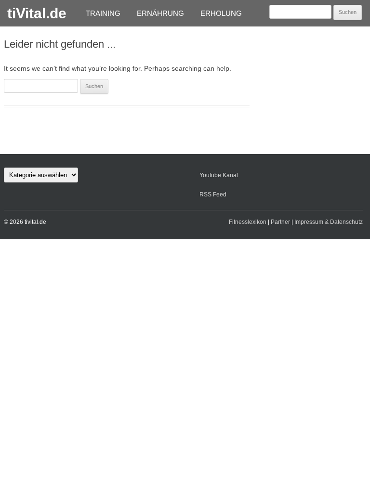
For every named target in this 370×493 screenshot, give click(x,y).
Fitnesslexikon (247, 222)
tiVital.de (36, 13)
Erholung (221, 13)
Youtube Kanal (218, 175)
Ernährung (160, 13)
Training (103, 13)
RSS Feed (212, 194)
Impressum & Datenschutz (328, 222)
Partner (280, 222)
